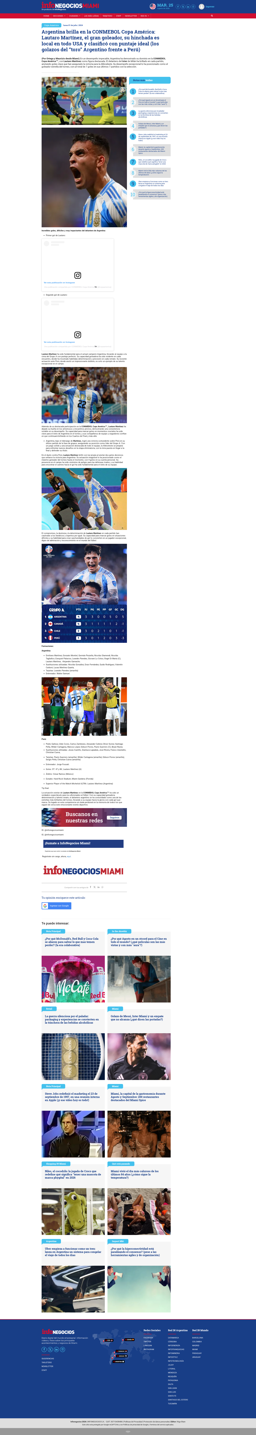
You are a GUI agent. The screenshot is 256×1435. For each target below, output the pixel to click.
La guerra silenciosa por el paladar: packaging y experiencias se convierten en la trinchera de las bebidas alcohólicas (153, 114)
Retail (49, 1008)
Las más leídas (91, 16)
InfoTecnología (176, 1361)
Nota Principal (53, 931)
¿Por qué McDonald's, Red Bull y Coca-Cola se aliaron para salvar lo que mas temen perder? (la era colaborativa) (152, 91)
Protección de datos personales (157, 1422)
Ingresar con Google (59, 905)
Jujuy (171, 1365)
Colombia (197, 1342)
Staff (118, 16)
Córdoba (172, 1342)
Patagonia (173, 1380)
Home (46, 16)
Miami (115, 1008)
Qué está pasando (121, 1163)
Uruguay (196, 1357)
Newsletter (131, 16)
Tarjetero (107, 16)
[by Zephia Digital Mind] (128, 1431)
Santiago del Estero (178, 1400)
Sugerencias (48, 1359)
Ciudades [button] (74, 16)
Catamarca (173, 1338)
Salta (170, 1384)
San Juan (172, 1388)
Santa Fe (172, 1396)
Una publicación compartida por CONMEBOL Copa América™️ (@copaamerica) (77, 287)
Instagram (149, 1349)
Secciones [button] (58, 16)
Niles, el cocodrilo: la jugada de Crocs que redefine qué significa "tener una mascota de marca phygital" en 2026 (152, 162)
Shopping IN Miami (56, 1163)
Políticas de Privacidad (133, 1422)
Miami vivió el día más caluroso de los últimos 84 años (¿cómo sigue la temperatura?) (152, 173)
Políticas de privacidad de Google (135, 1425)
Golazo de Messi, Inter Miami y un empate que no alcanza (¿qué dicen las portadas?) (153, 126)
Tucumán (172, 1404)
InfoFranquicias (176, 1349)
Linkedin (148, 1345)
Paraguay (197, 1353)
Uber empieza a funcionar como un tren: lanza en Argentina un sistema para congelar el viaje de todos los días (153, 184)
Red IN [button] (144, 16)
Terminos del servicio (158, 1425)
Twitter (147, 1342)
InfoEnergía (174, 1345)
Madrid (195, 1345)
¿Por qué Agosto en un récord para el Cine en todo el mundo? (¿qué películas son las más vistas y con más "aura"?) (153, 102)
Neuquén (172, 1376)
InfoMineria (174, 1353)
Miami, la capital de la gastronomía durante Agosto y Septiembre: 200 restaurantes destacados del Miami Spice (151, 150)
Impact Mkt (118, 1241)
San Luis (172, 1392)
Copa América (51, 25)
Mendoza (172, 1373)
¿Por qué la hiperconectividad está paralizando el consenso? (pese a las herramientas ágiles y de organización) (152, 194)
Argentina (51, 1241)
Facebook (148, 1338)
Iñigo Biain (181, 1422)
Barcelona (197, 1338)
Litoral (171, 1369)
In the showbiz (119, 931)
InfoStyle (173, 1357)
